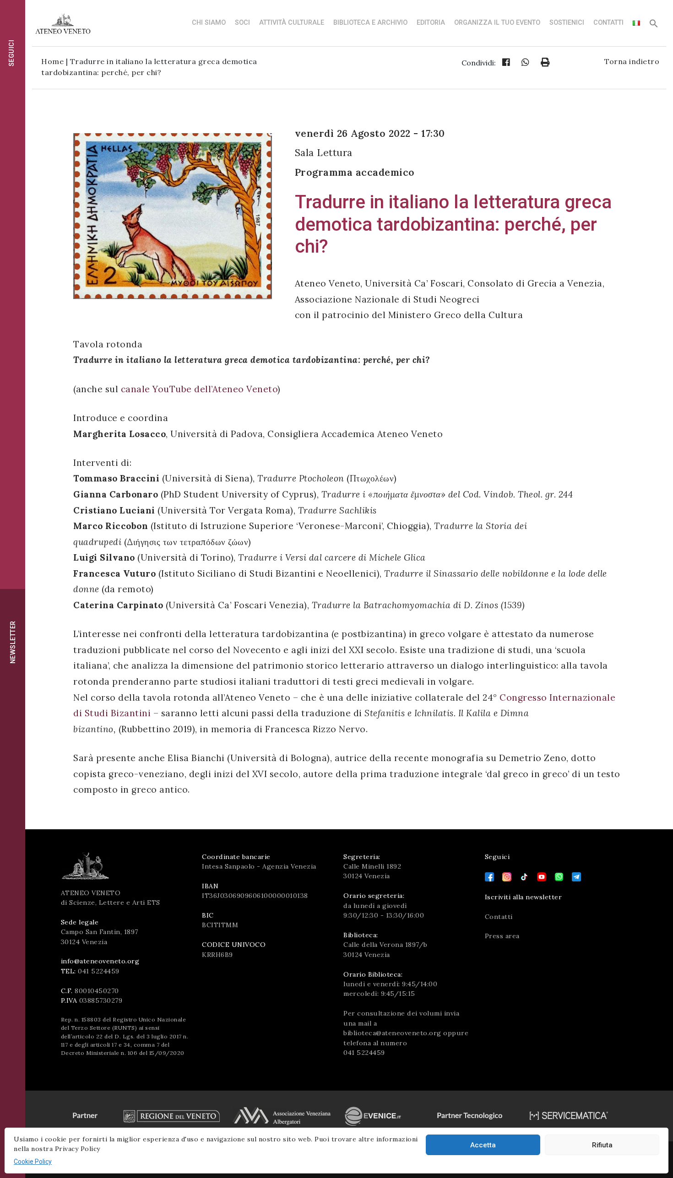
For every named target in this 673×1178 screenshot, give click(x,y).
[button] (654, 25)
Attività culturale (291, 23)
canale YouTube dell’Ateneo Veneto (199, 389)
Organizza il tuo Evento (497, 23)
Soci (242, 23)
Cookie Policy (33, 1161)
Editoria (431, 23)
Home (52, 61)
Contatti (608, 23)
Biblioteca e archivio (370, 23)
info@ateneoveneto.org (100, 961)
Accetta (483, 1145)
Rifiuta (602, 1145)
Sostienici (566, 23)
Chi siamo (209, 23)
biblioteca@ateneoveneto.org (392, 1033)
